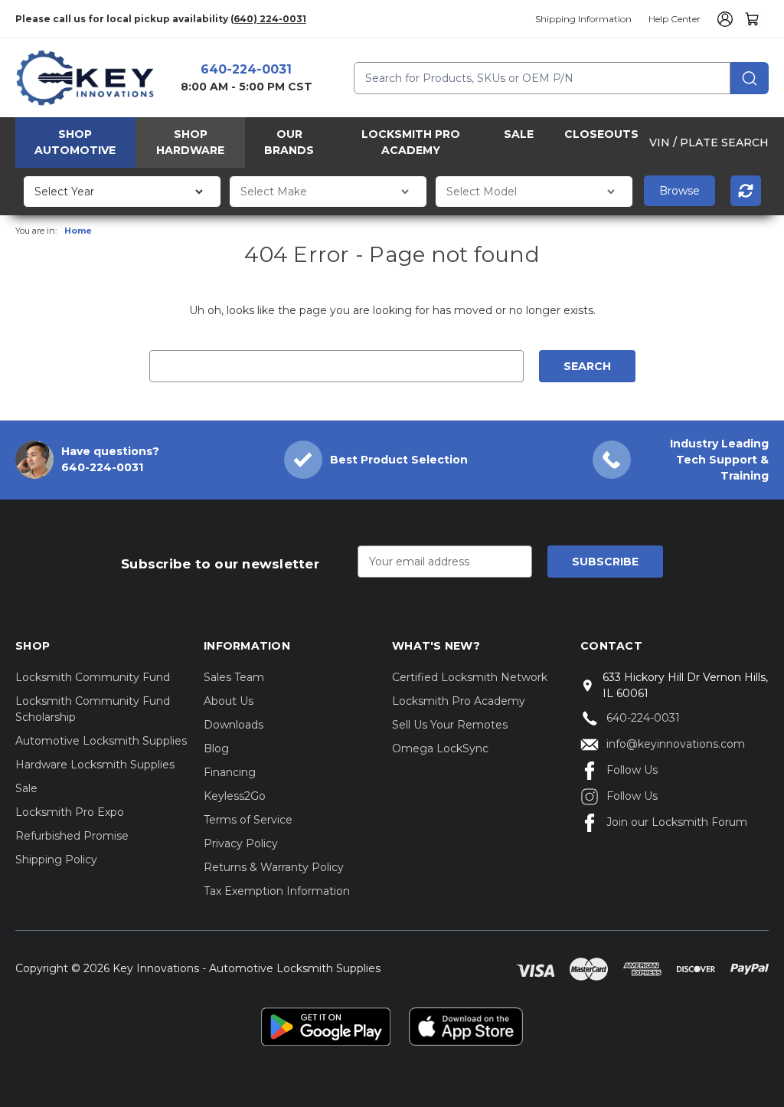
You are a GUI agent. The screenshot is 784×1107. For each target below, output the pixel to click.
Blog (216, 748)
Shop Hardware (190, 142)
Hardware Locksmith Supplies (95, 764)
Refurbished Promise (72, 836)
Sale (519, 134)
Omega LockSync (440, 748)
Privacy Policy (241, 843)
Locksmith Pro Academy (410, 142)
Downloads (233, 725)
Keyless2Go (235, 796)
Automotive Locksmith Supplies (101, 741)
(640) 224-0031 (268, 19)
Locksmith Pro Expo (69, 812)
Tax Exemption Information (277, 891)
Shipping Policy (56, 859)
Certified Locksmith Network (469, 677)
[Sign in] (723, 19)
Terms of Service (248, 820)
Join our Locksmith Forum (676, 822)
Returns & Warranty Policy (274, 867)
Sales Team (234, 677)
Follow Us (632, 770)
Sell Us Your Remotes (450, 725)
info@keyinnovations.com (675, 744)
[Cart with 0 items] (753, 19)
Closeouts (601, 134)
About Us (228, 701)
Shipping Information (583, 19)
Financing (230, 772)
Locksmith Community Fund (92, 677)
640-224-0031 (246, 69)
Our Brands (289, 142)
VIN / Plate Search (709, 142)
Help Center (674, 19)
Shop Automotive (75, 142)
